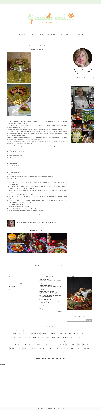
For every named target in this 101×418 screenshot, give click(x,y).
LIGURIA (58, 341)
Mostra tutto (60, 311)
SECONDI (25, 348)
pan (80, 341)
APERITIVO (44, 330)
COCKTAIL (25, 334)
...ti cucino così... (49, 408)
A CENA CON (14, 330)
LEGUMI (43, 341)
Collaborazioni (78, 34)
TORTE (63, 348)
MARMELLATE (73, 341)
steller (51, 348)
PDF (34, 344)
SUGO (57, 348)
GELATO (86, 337)
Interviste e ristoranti (39, 34)
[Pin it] (39, 214)
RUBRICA (12, 348)
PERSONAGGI (40, 344)
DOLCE (14, 337)
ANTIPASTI (35, 330)
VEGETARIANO (46, 352)
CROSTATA (72, 334)
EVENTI (47, 337)
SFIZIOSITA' (34, 348)
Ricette (29, 34)
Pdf (72, 34)
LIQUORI (65, 341)
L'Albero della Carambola (46, 300)
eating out (40, 337)
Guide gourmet (51, 34)
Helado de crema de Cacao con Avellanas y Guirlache (50, 307)
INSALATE (36, 341)
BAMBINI (51, 330)
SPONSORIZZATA (43, 348)
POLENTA (61, 344)
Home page (37, 265)
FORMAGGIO (65, 337)
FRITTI (72, 337)
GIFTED (14, 341)
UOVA (38, 352)
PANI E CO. (13, 344)
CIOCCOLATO (16, 334)
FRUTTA (79, 337)
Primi (67, 344)
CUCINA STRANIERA (82, 334)
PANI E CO (86, 341)
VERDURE (55, 352)
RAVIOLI (73, 344)
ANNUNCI (27, 330)
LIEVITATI (50, 341)
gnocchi (20, 341)
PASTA (20, 344)
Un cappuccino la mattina (45, 285)
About (24, 34)
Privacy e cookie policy (40, 358)
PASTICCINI (27, 344)
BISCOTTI (66, 330)
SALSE (19, 348)
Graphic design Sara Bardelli (59, 358)
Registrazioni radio (63, 34)
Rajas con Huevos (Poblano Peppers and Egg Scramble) (50, 287)
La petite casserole (44, 279)
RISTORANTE (86, 344)
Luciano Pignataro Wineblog (46, 291)
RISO (79, 344)
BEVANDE (58, 330)
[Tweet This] (34, 214)
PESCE (48, 344)
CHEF (88, 330)
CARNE (82, 330)
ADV (21, 330)
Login (49, 358)
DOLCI (20, 337)
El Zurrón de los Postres (45, 306)
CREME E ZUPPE (63, 334)
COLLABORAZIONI (35, 334)
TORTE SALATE (86, 348)
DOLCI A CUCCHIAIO (30, 337)
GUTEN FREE (27, 341)
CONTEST (44, 334)
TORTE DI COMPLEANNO (73, 348)
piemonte (54, 344)
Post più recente (12, 266)
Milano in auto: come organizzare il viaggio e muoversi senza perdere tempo (50, 301)
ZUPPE (62, 352)
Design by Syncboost (59, 408)
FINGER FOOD (55, 337)
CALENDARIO (74, 330)
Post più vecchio (62, 266)
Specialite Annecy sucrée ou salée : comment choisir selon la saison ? (50, 281)
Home (19, 34)
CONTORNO (53, 334)
